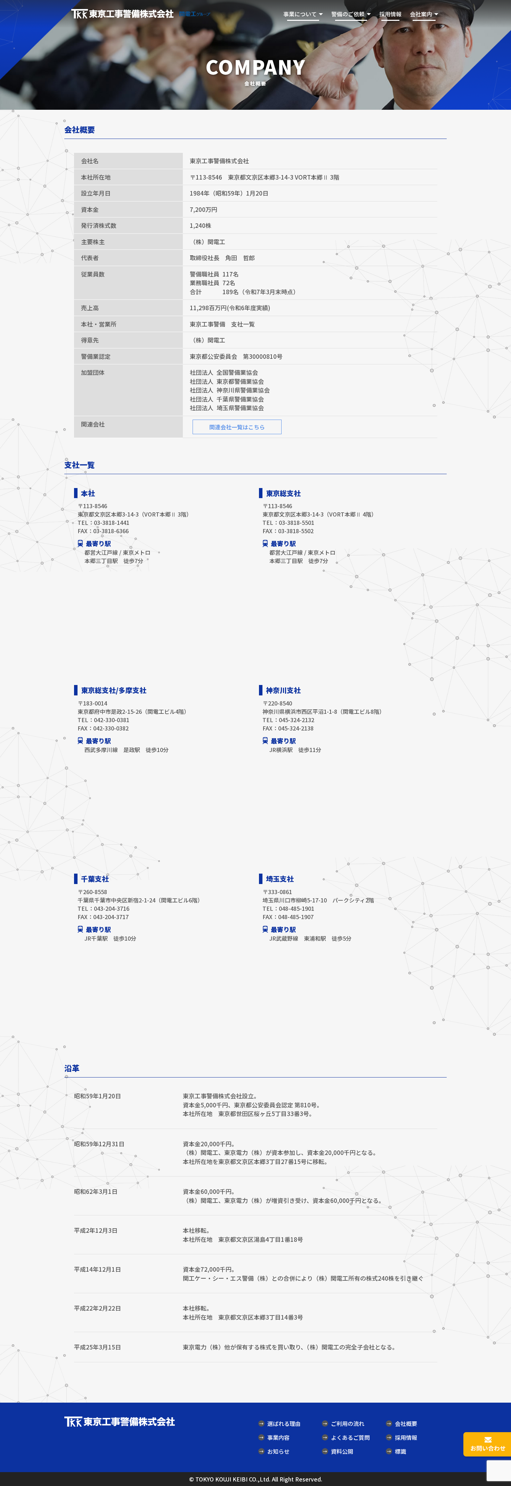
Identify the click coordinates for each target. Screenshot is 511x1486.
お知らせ (274, 1451)
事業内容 (274, 1437)
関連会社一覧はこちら (237, 427)
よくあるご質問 (346, 1437)
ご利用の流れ (343, 1423)
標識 (396, 1451)
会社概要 (402, 1423)
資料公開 (338, 1451)
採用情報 (390, 14)
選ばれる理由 (280, 1423)
